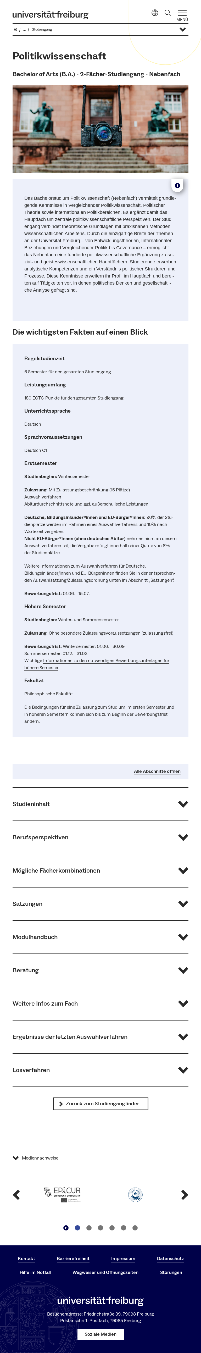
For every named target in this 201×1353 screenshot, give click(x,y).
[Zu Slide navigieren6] (135, 1228)
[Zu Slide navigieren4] (112, 1228)
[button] (100, 804)
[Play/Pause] (66, 1228)
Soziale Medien (100, 1334)
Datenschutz (170, 1259)
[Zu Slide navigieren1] (77, 1228)
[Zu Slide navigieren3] (100, 1228)
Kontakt (26, 1259)
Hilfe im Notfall (35, 1272)
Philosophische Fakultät (48, 694)
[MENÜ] (182, 13)
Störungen (171, 1272)
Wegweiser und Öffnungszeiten (105, 1272)
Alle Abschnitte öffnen (157, 771)
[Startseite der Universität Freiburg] (50, 15)
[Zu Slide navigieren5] (123, 1228)
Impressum (123, 1259)
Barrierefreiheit (73, 1259)
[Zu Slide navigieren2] (89, 1228)
